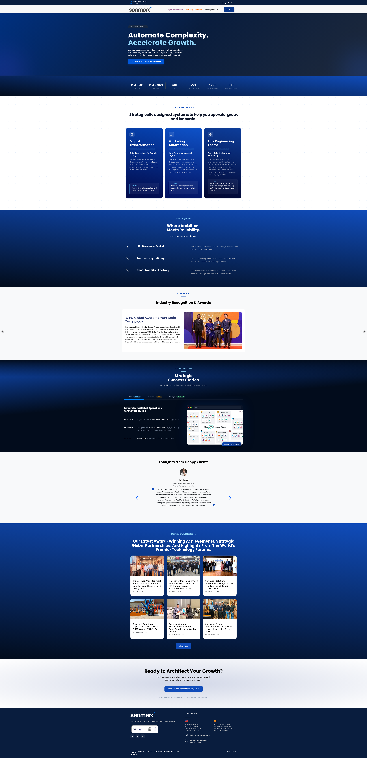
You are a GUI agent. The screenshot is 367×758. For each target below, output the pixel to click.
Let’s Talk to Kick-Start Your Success (146, 62)
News (228, 752)
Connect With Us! (195, 742)
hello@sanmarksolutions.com (142, 4)
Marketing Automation (194, 9)
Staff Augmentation (211, 9)
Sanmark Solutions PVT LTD (152, 752)
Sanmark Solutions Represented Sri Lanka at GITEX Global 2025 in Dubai (147, 627)
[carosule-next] (230, 498)
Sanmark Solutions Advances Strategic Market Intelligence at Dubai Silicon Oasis (219, 584)
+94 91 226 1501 (142, 1)
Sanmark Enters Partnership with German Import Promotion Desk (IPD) (218, 628)
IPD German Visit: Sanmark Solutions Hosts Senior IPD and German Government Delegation (147, 584)
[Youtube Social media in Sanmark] (228, 3)
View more (183, 646)
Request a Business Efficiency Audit (183, 689)
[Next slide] (364, 331)
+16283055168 (194, 730)
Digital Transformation (175, 9)
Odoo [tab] (134, 397)
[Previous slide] (2, 331)
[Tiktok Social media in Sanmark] (230, 3)
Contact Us (229, 9)
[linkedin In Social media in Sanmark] (225, 3)
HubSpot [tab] (155, 397)
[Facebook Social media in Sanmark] (222, 3)
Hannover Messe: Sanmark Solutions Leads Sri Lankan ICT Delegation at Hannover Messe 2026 (183, 584)
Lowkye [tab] (176, 397)
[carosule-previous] (137, 498)
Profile (235, 752)
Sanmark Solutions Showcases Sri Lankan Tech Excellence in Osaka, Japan (182, 628)
